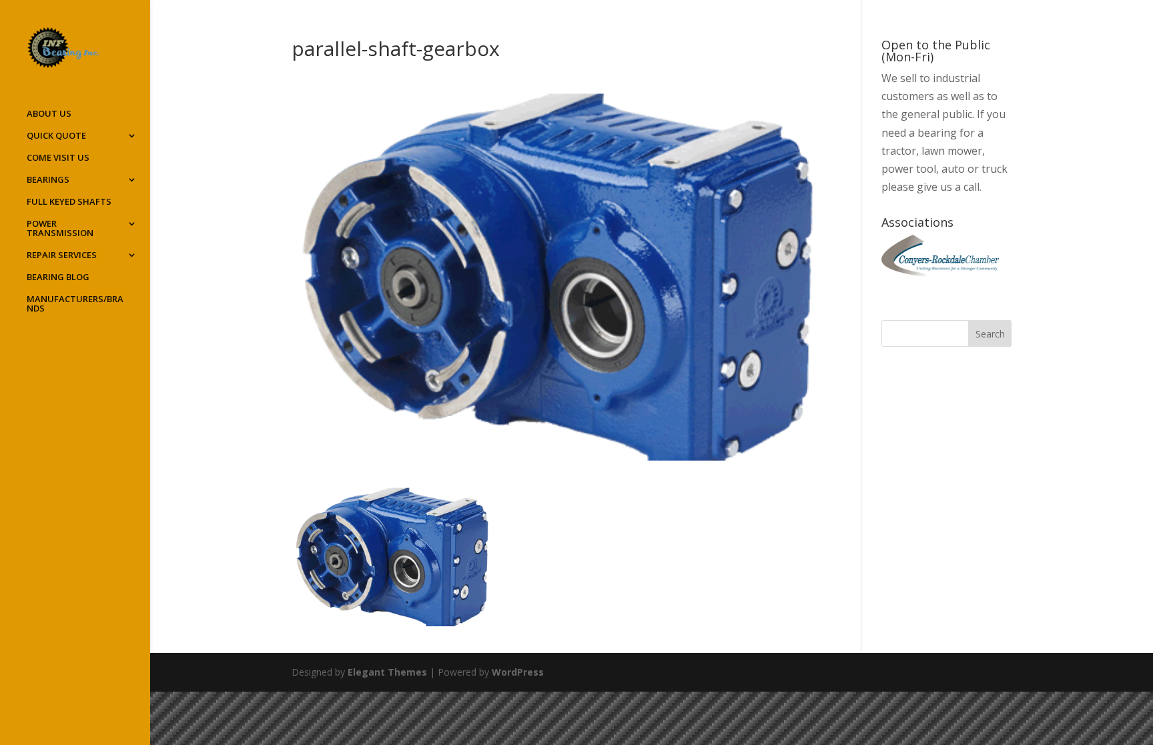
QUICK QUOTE (56, 136)
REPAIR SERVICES (62, 255)
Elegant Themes (387, 672)
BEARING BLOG (58, 277)
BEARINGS (48, 180)
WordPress (518, 672)
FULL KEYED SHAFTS (69, 202)
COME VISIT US (58, 158)
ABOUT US (49, 114)
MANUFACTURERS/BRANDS (75, 304)
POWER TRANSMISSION (60, 229)
